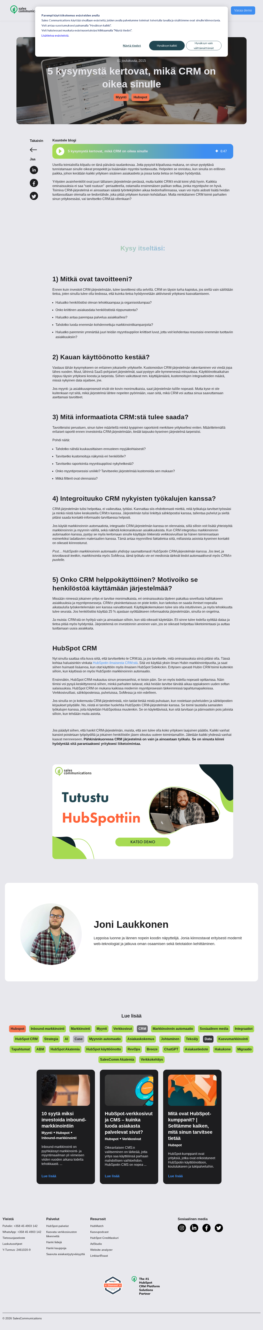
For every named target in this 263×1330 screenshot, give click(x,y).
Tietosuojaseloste (13, 1237)
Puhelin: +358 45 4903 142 (20, 1226)
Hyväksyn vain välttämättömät (204, 45)
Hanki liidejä (54, 1242)
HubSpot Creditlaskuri (104, 1237)
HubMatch (97, 1226)
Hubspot (140, 97)
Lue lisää (49, 1176)
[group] (142, 151)
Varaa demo (243, 10)
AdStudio (96, 1243)
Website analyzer (101, 1249)
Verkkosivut (131, 1139)
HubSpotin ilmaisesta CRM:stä (115, 663)
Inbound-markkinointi (59, 1138)
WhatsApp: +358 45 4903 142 (21, 1232)
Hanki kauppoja (56, 1248)
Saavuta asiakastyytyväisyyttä (65, 1254)
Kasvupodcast (99, 1232)
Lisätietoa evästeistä (55, 35)
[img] (216, 151)
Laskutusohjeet (12, 1243)
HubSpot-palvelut (57, 1226)
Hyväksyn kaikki (167, 45)
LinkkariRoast (99, 1255)
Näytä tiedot (132, 45)
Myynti (121, 97)
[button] (60, 151)
